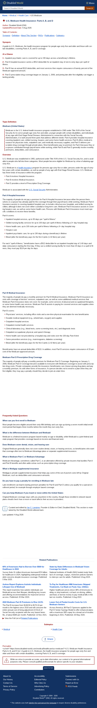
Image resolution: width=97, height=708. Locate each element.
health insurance (25, 168)
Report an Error (71, 683)
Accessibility (39, 676)
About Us (7, 676)
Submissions (70, 676)
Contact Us (8, 683)
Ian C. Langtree (33, 507)
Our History (8, 679)
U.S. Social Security (37, 190)
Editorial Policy (40, 679)
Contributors (39, 690)
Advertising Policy (41, 686)
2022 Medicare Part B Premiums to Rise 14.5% (23, 602)
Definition (15, 35)
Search (89, 8)
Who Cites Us (40, 683)
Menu (90, 3)
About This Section (29, 35)
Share (50, 639)
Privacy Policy (9, 690)
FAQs (40, 35)
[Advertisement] (48, 99)
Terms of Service (10, 686)
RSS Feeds (72, 686)
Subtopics (60, 35)
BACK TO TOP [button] (48, 668)
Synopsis (6, 35)
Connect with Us (72, 679)
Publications (50, 35)
